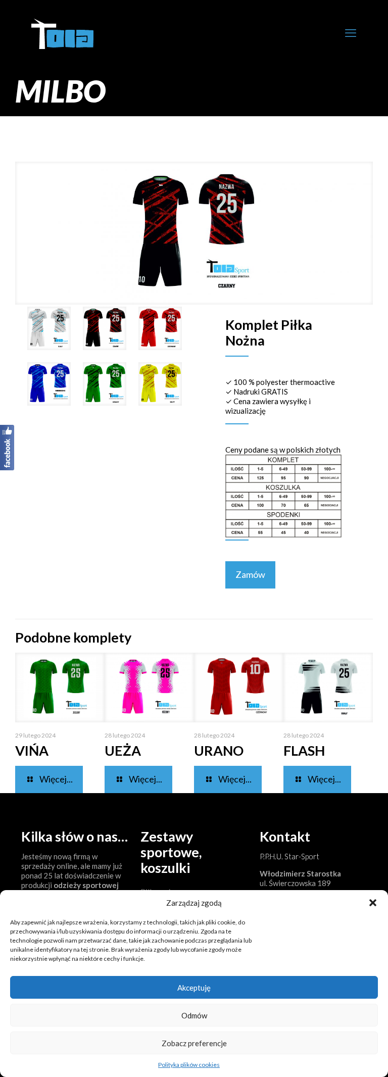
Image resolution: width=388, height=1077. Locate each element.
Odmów (194, 1015)
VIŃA (31, 750)
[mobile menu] (350, 32)
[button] (373, 903)
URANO (219, 750)
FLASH (304, 750)
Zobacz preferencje (194, 1043)
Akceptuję (194, 987)
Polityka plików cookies (189, 1064)
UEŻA (123, 750)
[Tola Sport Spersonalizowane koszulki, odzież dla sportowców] (62, 33)
